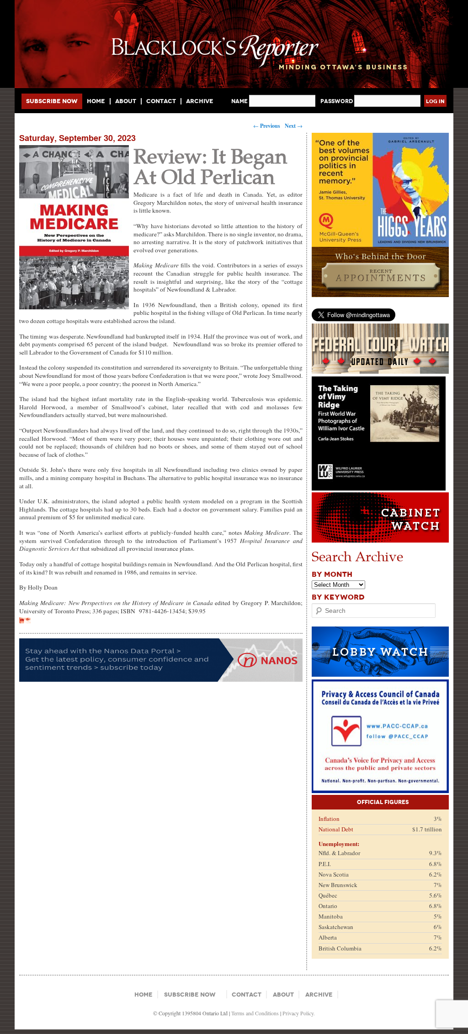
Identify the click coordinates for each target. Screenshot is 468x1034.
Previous (266, 126)
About (125, 101)
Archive (199, 101)
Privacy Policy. (298, 1013)
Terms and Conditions (255, 1013)
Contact (161, 101)
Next (294, 126)
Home (96, 101)
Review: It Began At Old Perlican (210, 165)
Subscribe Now (52, 101)
